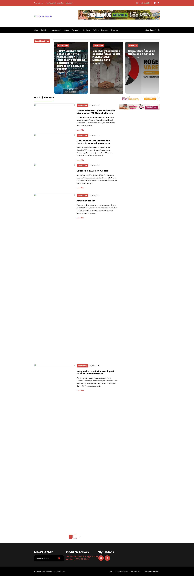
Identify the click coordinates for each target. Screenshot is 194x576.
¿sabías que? (56, 30)
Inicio (36, 30)
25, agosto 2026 (62, 73)
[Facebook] (154, 3)
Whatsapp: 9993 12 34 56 (77, 559)
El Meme (114, 30)
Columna (133, 45)
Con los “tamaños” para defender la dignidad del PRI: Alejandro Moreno (96, 112)
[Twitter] (158, 3)
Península (75, 30)
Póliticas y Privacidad (151, 571)
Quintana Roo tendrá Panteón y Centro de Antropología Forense (93, 142)
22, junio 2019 (94, 105)
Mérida (66, 30)
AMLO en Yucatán (86, 200)
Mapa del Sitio (136, 571)
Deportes (104, 30)
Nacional (86, 30)
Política (96, 30)
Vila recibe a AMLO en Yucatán (92, 170)
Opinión (44, 30)
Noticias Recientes (121, 571)
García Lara (61, 571)
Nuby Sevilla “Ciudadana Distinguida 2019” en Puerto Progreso (96, 372)
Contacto (69, 3)
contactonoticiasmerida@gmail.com (82, 556)
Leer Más (80, 130)
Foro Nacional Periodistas (54, 3)
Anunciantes (38, 3)
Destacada (63, 45)
